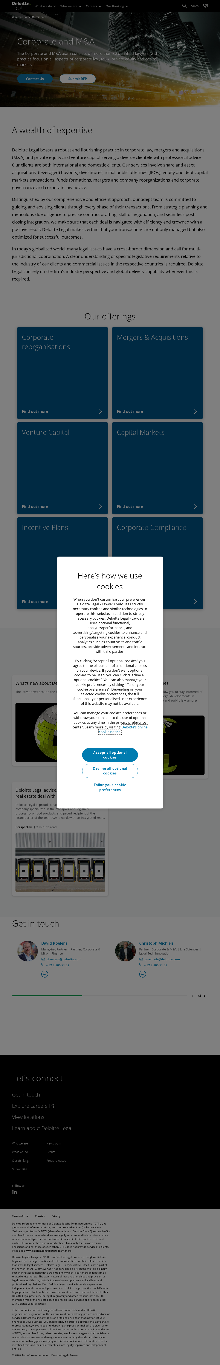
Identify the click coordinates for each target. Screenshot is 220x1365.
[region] (110, 683)
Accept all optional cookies (110, 755)
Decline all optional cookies (110, 771)
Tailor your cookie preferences (110, 787)
